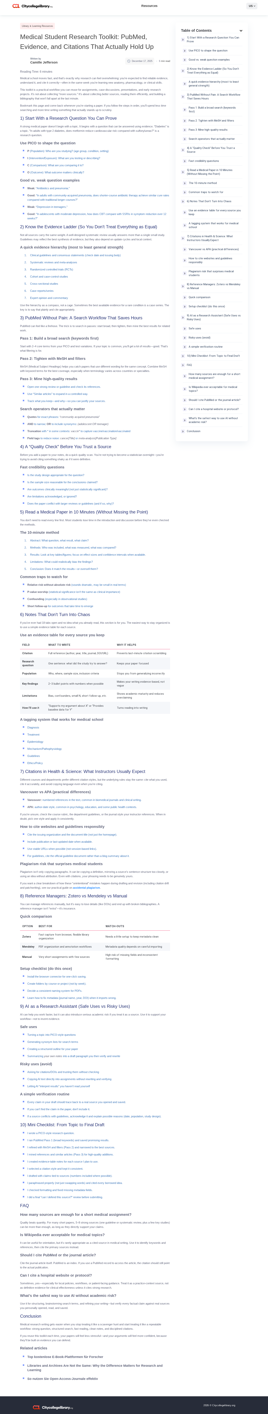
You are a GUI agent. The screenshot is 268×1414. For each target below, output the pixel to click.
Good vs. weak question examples (209, 59)
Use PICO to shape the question (208, 50)
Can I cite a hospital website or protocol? (214, 409)
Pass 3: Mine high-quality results (208, 129)
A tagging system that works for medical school (213, 225)
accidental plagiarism (86, 887)
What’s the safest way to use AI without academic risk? (213, 420)
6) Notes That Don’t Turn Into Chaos (209, 201)
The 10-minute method (203, 183)
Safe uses (195, 328)
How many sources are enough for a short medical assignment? (214, 376)
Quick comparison (199, 297)
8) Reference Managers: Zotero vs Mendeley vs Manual (213, 286)
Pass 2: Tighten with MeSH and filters (211, 120)
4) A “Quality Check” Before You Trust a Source (211, 149)
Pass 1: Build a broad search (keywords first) (212, 109)
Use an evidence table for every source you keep (215, 212)
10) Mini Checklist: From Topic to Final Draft (213, 355)
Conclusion (193, 431)
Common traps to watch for (206, 192)
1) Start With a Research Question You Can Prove (213, 39)
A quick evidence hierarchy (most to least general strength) (214, 83)
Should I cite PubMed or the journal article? (214, 400)
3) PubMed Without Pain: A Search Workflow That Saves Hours (213, 96)
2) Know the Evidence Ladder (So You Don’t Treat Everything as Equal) (213, 70)
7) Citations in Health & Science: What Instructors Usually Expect (210, 238)
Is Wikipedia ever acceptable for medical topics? (213, 389)
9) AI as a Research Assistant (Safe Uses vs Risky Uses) (214, 317)
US (251, 5)
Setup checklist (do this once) (207, 306)
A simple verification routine (206, 346)
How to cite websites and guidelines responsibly (210, 260)
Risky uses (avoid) (199, 337)
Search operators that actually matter (212, 139)
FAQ (189, 365)
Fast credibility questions (204, 161)
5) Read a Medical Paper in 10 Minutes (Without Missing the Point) (209, 172)
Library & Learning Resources (37, 26)
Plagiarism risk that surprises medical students (211, 273)
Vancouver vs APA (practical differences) (214, 249)
